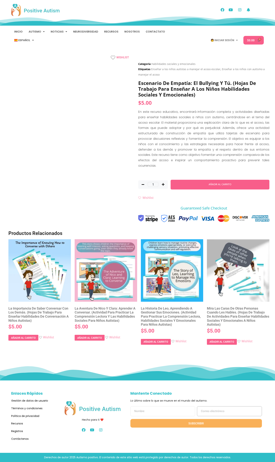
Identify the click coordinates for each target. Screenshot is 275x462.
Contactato (155, 31)
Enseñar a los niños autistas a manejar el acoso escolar (185, 69)
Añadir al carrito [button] (23, 337)
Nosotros (132, 31)
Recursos (111, 31)
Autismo (35, 31)
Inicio (18, 31)
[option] (17, 72)
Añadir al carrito (220, 184)
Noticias (57, 31)
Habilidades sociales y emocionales (173, 64)
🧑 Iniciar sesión (222, 40)
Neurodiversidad (85, 31)
